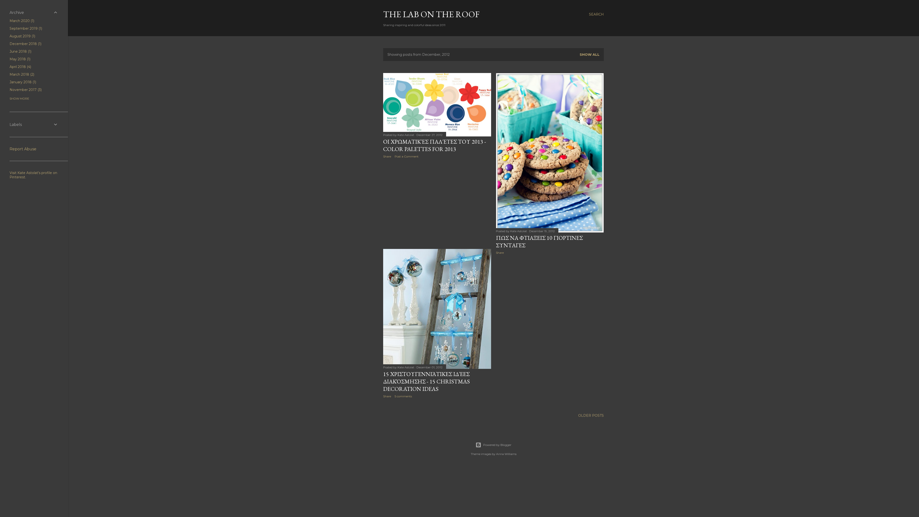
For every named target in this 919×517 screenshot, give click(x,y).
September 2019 (25, 28)
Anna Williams (506, 454)
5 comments (403, 396)
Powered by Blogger (497, 445)
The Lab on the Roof (431, 14)
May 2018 (19, 59)
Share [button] (387, 156)
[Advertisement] (437, 203)
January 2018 (22, 82)
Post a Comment (407, 156)
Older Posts (591, 415)
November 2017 (25, 90)
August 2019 (22, 36)
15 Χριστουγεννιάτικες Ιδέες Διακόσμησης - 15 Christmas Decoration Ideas (426, 381)
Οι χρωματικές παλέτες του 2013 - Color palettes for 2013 (434, 145)
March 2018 (21, 74)
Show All (590, 54)
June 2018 (20, 51)
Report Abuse (23, 149)
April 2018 (20, 67)
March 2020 (21, 21)
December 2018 (25, 44)
